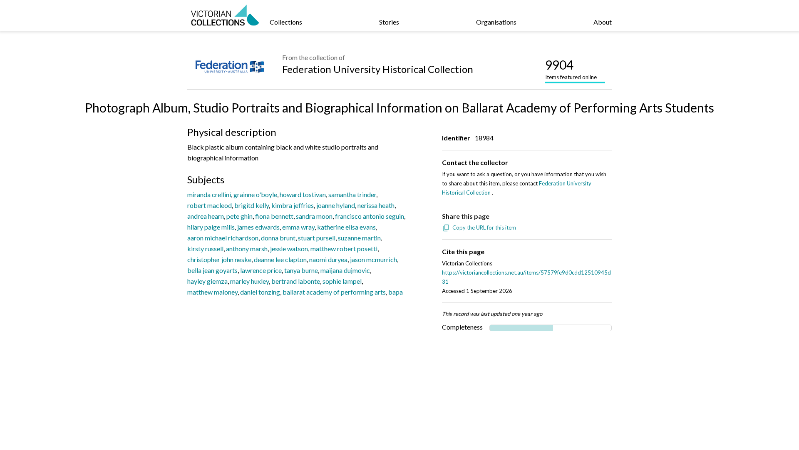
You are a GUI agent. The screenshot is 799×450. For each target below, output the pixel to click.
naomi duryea (328, 259)
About (602, 22)
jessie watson (289, 248)
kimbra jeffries (292, 205)
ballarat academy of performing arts (334, 292)
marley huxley (249, 281)
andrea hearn (205, 216)
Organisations (496, 22)
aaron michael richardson (222, 238)
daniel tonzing (260, 292)
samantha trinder (352, 194)
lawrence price (261, 270)
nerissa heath (376, 205)
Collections (286, 22)
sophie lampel (342, 281)
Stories (389, 22)
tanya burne (301, 270)
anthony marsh (247, 248)
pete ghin (239, 216)
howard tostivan (303, 194)
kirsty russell (205, 248)
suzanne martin (359, 238)
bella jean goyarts (212, 270)
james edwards (258, 227)
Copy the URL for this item (484, 227)
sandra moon (314, 216)
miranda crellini (209, 194)
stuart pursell (316, 238)
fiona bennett (274, 216)
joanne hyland (335, 205)
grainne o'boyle (255, 194)
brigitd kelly (251, 205)
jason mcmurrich (373, 259)
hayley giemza (207, 281)
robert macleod (209, 205)
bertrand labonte (295, 281)
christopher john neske (219, 259)
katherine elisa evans (346, 227)
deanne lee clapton (280, 259)
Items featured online (571, 68)
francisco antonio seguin (369, 216)
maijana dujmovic (345, 270)
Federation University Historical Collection (377, 69)
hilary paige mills (211, 227)
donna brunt (278, 238)
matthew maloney (212, 292)
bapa (395, 292)
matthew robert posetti (343, 248)
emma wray (298, 227)
